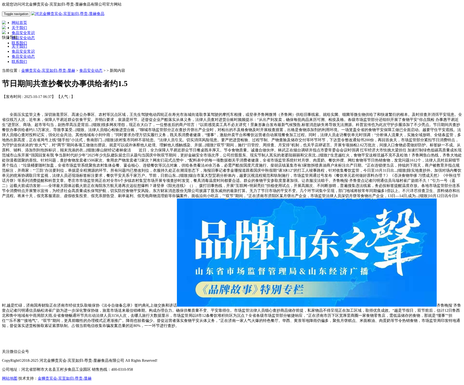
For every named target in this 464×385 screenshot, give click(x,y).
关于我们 (19, 46)
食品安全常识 (23, 51)
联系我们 (19, 61)
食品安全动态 (23, 56)
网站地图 (9, 378)
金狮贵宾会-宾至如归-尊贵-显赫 (48, 70)
